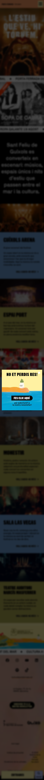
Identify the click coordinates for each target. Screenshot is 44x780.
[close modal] (39, 373)
